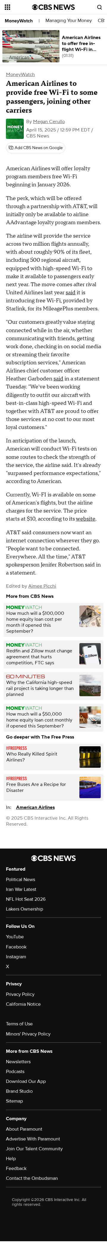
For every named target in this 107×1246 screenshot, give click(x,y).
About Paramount (24, 1129)
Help (11, 1158)
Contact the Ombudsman (32, 1178)
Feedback (16, 1168)
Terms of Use (19, 1023)
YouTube (15, 936)
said (70, 292)
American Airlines (35, 807)
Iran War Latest (21, 889)
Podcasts (15, 1071)
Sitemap (14, 1101)
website (85, 519)
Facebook (16, 947)
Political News (20, 879)
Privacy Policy (20, 994)
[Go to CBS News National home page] (53, 7)
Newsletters (18, 1061)
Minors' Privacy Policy (28, 1034)
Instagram (16, 956)
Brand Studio (19, 1091)
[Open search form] (99, 7)
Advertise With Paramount (33, 1139)
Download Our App (26, 1081)
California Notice (23, 1004)
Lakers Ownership (24, 909)
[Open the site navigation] (18, 7)
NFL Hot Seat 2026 (25, 899)
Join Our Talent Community (34, 1148)
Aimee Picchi (42, 586)
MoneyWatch (19, 21)
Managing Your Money (68, 21)
